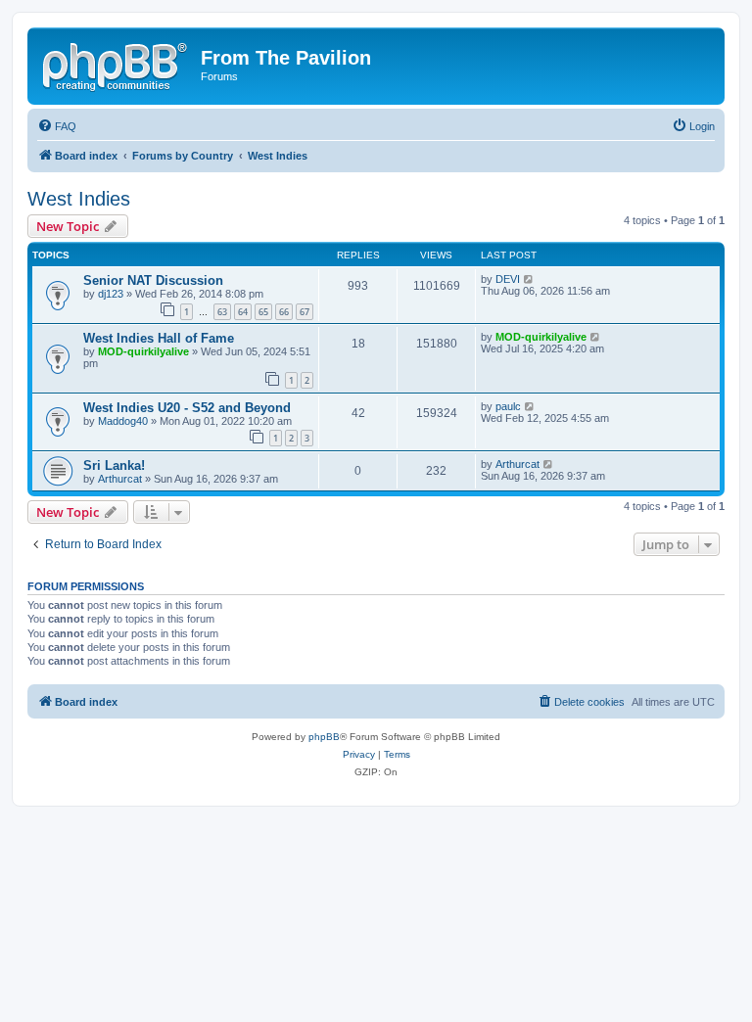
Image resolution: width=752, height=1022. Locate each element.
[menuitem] (56, 126)
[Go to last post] (529, 279)
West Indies (78, 198)
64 (243, 311)
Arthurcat (120, 479)
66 (284, 311)
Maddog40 (123, 421)
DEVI (507, 279)
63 (222, 311)
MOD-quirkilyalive (143, 351)
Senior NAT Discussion (153, 280)
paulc (508, 406)
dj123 (110, 294)
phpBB (324, 736)
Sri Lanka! (114, 465)
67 (304, 311)
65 (263, 311)
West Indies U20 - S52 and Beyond (187, 407)
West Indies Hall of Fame (158, 338)
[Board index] (116, 63)
